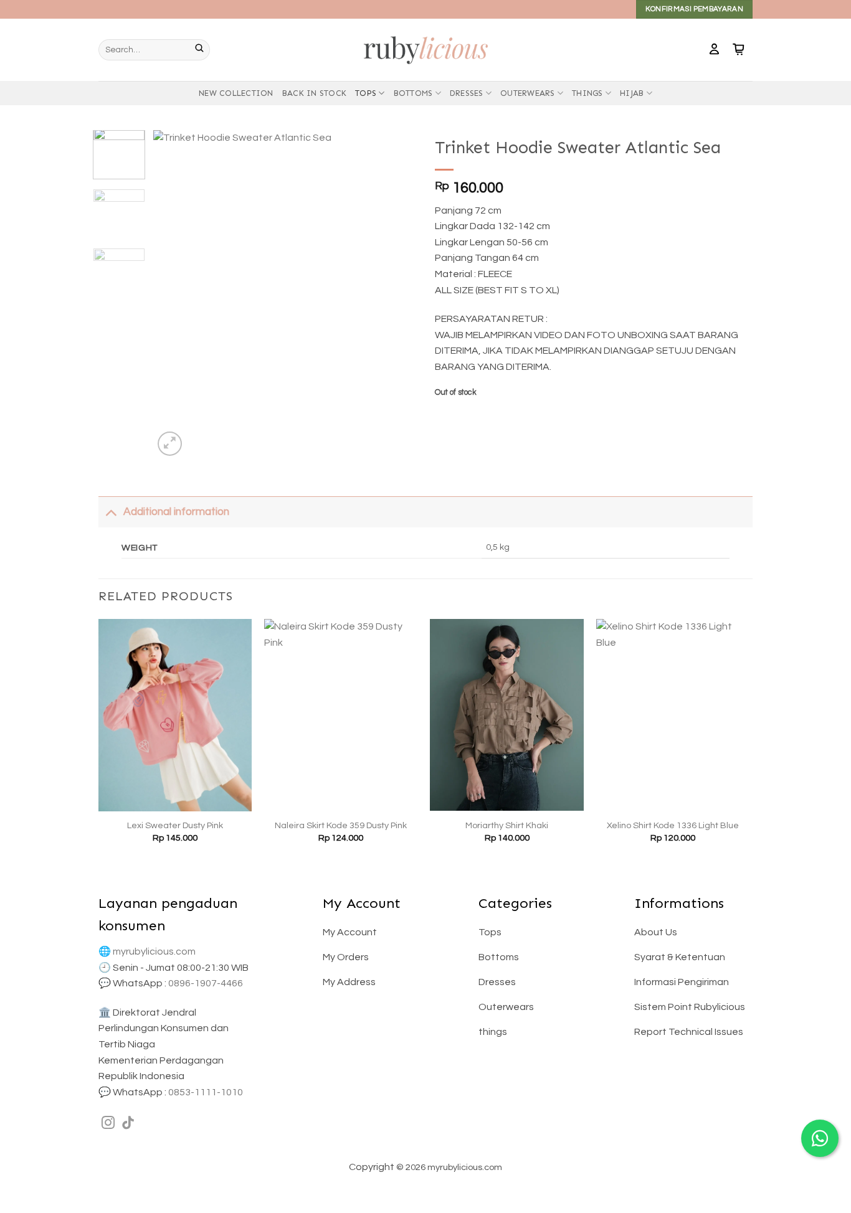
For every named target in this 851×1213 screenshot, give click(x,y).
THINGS (587, 93)
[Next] (395, 295)
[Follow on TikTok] (128, 1123)
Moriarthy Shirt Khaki (506, 825)
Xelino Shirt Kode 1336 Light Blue (673, 825)
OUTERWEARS (527, 93)
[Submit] (202, 49)
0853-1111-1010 (205, 1092)
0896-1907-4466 (205, 983)
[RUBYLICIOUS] (425, 49)
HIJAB (632, 93)
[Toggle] (110, 511)
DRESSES (466, 93)
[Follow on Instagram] (108, 1123)
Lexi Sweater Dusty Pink (175, 825)
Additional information (176, 511)
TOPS (365, 93)
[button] (714, 50)
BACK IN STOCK (314, 93)
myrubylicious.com (154, 951)
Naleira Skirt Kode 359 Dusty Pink (341, 825)
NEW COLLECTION (236, 93)
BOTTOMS (413, 93)
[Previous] (174, 295)
